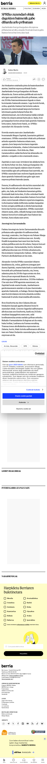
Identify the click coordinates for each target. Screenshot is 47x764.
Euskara (36, 8)
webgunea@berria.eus (16, 675)
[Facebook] (18, 723)
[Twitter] (13, 723)
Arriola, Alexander (11, 346)
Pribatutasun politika (8, 702)
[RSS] (32, 723)
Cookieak (4, 704)
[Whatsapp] (3, 723)
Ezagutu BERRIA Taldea (9, 685)
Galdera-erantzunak (8, 690)
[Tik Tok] (37, 723)
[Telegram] (8, 723)
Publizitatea (5, 689)
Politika (27, 8)
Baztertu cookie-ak (23, 409)
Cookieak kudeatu (33, 390)
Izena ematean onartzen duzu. (23, 624)
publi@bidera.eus (14, 677)
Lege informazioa (7, 700)
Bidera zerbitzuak (7, 714)
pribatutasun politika (23, 624)
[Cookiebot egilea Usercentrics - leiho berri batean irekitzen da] (34, 353)
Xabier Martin (13, 70)
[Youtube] (28, 723)
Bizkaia (35, 346)
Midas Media (5, 715)
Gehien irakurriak (11, 471)
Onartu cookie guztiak (23, 396)
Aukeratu (22, 402)
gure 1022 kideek (16, 364)
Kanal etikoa (5, 707)
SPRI (25, 346)
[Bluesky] (42, 723)
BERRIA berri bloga (7, 687)
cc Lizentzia (5, 706)
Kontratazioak (6, 692)
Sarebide (4, 694)
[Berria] (7, 667)
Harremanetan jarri (7, 679)
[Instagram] (23, 723)
